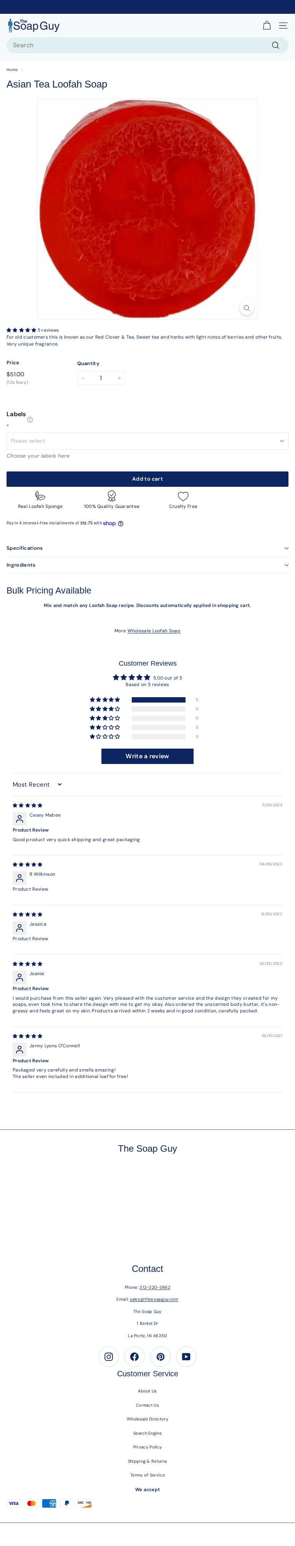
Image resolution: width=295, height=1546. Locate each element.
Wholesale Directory (147, 1419)
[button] (22, 330)
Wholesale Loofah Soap (154, 631)
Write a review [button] (147, 756)
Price (13, 362)
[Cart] (267, 25)
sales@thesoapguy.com (154, 1299)
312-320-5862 (154, 1287)
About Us (147, 1391)
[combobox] (147, 45)
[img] (28, 805)
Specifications (25, 548)
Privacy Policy (147, 1447)
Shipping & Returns (147, 1461)
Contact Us (147, 1405)
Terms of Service (147, 1475)
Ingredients (21, 565)
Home (12, 69)
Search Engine (147, 1433)
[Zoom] (247, 308)
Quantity (88, 363)
